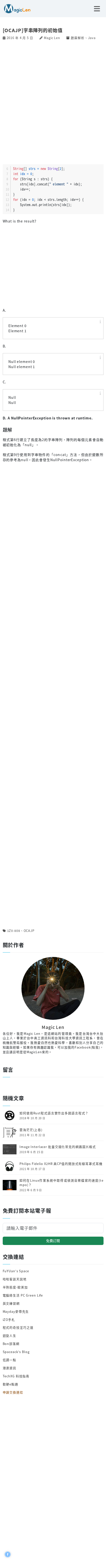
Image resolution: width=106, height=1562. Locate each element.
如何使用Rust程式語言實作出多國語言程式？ (53, 1113)
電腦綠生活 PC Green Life (23, 1295)
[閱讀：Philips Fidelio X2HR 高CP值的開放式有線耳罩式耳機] (10, 1165)
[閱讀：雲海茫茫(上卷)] (10, 1132)
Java (92, 37)
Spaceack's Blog (16, 1351)
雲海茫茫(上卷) (30, 1130)
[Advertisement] (53, 101)
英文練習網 (11, 1303)
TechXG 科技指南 (16, 1376)
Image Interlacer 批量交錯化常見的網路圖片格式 (57, 1147)
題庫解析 (78, 37)
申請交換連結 (13, 1392)
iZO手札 (9, 1319)
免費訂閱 (53, 1240)
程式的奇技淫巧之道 (18, 1327)
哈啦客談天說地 (15, 1279)
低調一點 (10, 1359)
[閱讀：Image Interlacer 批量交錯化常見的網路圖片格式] (10, 1149)
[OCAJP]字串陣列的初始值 (33, 30)
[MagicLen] (15, 8)
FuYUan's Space (16, 1271)
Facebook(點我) (87, 1047)
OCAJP (29, 930)
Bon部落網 (11, 1343)
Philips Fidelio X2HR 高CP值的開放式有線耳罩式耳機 (61, 1163)
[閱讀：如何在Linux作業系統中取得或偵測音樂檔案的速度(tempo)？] (10, 1184)
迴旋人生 (10, 1335)
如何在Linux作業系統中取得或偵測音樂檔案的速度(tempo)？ (61, 1182)
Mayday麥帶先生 (16, 1311)
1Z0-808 (13, 930)
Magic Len (52, 37)
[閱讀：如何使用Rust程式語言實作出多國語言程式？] (10, 1115)
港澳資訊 (10, 1368)
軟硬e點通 (10, 1384)
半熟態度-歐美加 (15, 1287)
